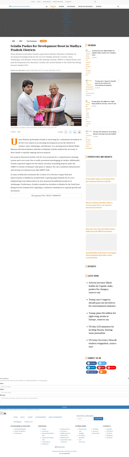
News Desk (96, 433)
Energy (66, 18)
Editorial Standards (20, 429)
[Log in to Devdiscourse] (95, 1)
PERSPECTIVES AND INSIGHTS (85, 6)
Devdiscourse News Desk (18, 70)
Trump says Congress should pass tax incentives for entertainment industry (102, 303)
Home (13, 41)
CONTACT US (28, 422)
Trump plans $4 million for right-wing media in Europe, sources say (102, 316)
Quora (102, 367)
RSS (103, 372)
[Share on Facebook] (65, 132)
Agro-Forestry (66, 9)
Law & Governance (66, 22)
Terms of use (64, 451)
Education (66, 17)
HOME (15, 417)
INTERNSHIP (18, 422)
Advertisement (47, 1)
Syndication (18, 433)
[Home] (46, 6)
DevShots (95, 429)
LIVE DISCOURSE (71, 6)
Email (1, 389)
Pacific (44, 429)
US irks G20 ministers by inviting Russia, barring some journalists (101, 330)
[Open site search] (118, 6)
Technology (66, 13)
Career (39, 1)
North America (65, 438)
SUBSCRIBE (98, 419)
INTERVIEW (98, 6)
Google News (93, 372)
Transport (66, 31)
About (33, 1)
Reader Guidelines (19, 431)
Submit (64, 407)
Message (2, 395)
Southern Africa (65, 429)
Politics (66, 20)
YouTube (109, 433)
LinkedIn (92, 367)
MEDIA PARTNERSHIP (55, 417)
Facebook (92, 363)
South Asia (45, 431)
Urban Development (66, 33)
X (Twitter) (110, 431)
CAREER (30, 417)
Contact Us (68, 1)
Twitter (103, 363)
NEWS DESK (53, 6)
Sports (66, 29)
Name (1, 383)
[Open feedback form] (4, 413)
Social (66, 27)
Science (66, 26)
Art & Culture (66, 11)
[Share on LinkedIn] (74, 132)
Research (95, 431)
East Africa (45, 444)
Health (66, 24)
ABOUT (22, 417)
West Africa (64, 431)
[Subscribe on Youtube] (79, 132)
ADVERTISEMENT (40, 417)
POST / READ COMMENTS (51, 196)
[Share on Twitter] (70, 132)
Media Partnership (58, 1)
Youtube (112, 367)
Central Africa (46, 442)
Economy (66, 15)
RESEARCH (61, 6)
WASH (66, 35)
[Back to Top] (1, 413)
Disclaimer (55, 451)
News (20, 41)
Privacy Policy (72, 451)
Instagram (110, 435)
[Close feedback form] (128, 378)
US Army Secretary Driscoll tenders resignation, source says (103, 343)
